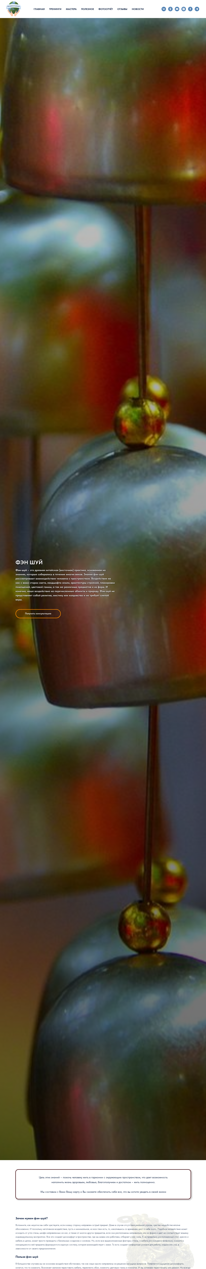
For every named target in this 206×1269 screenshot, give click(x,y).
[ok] (170, 9)
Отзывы (122, 9)
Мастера (71, 9)
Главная (39, 9)
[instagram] (183, 9)
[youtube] (177, 9)
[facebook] (190, 9)
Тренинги (55, 9)
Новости (138, 9)
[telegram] (197, 9)
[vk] (164, 9)
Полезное (87, 9)
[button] (38, 613)
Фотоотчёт (105, 9)
